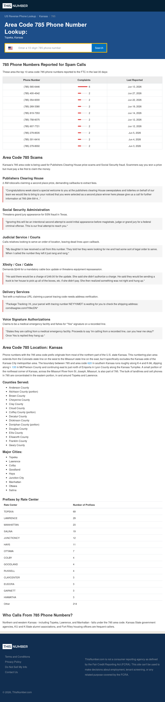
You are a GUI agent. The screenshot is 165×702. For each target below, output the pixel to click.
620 (89, 363)
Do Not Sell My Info (16, 667)
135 (14, 367)
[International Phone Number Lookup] (15, 5)
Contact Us (11, 672)
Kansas (43, 16)
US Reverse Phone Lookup (20, 16)
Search (99, 48)
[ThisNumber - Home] (15, 648)
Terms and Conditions (17, 656)
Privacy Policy (13, 662)
